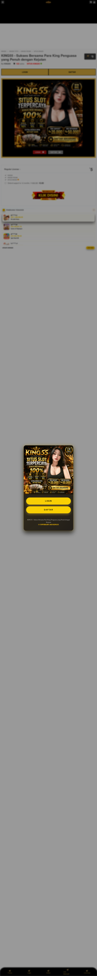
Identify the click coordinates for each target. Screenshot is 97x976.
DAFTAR (48, 510)
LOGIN (48, 501)
